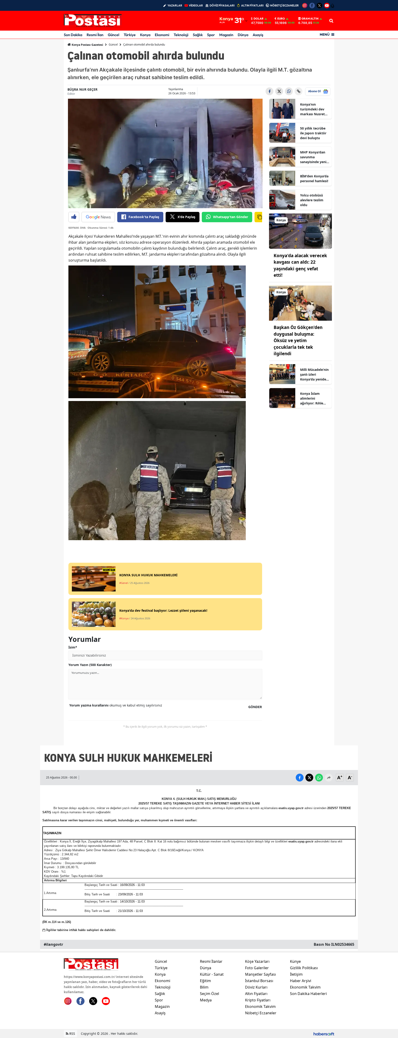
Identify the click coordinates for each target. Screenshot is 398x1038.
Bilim (204, 987)
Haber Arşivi (300, 980)
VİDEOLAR (196, 5)
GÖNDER (255, 707)
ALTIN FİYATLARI (252, 5)
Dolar (258, 18)
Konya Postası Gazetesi (87, 45)
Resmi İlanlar (211, 961)
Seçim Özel (209, 993)
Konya (145, 34)
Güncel (113, 34)
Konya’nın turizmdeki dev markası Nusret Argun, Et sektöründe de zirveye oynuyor (313, 109)
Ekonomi (162, 34)
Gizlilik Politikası (304, 967)
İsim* (72, 647)
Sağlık (198, 34)
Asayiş (258, 34)
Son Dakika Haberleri (308, 993)
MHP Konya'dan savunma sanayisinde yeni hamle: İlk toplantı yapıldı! (313, 157)
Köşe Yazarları (257, 961)
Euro (281, 18)
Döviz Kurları (256, 987)
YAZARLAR (174, 5)
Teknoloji (181, 34)
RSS (71, 1033)
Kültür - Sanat (212, 974)
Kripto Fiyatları (257, 1000)
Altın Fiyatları (256, 993)
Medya (206, 1000)
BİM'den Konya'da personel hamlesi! (314, 178)
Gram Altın (310, 18)
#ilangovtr (53, 944)
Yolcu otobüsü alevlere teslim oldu (311, 200)
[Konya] (300, 230)
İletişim (296, 974)
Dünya (243, 34)
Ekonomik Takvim (260, 1006)
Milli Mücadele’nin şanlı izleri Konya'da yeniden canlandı (314, 374)
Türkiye (130, 34)
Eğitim (205, 980)
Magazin (226, 34)
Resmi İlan (95, 34)
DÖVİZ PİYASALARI (222, 5)
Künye (295, 961)
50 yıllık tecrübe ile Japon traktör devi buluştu (313, 133)
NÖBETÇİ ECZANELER (284, 5)
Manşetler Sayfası (260, 974)
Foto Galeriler (257, 967)
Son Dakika (73, 34)
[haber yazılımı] (323, 1033)
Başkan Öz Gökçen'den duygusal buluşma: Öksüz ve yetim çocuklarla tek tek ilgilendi (298, 340)
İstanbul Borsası (259, 980)
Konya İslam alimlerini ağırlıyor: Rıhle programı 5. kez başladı (312, 398)
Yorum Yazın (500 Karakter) (90, 665)
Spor (211, 34)
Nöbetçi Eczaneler (260, 1012)
